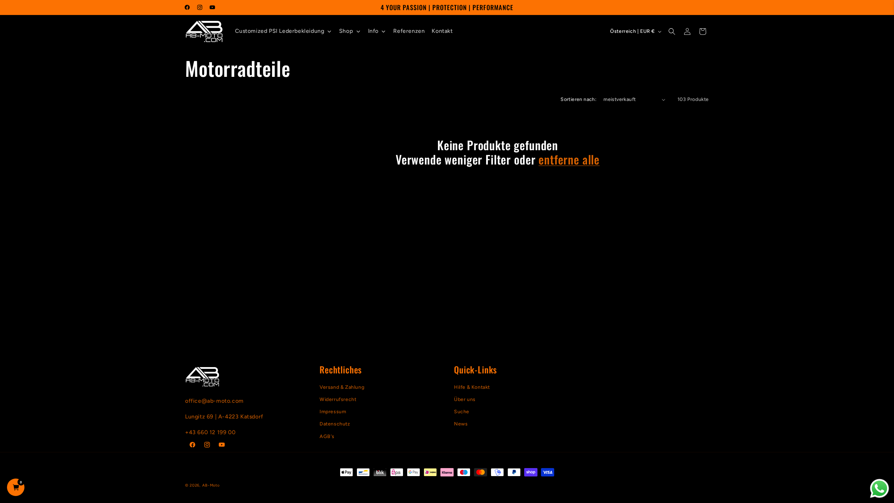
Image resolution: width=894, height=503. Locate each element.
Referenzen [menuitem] (409, 31)
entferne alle (569, 159)
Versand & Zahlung (342, 387)
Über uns (465, 399)
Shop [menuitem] (346, 31)
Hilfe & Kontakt (472, 387)
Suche (461, 412)
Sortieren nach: (578, 99)
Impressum (333, 412)
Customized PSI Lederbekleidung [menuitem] (279, 31)
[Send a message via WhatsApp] (880, 489)
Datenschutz (335, 424)
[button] (672, 31)
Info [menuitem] (373, 31)
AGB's (327, 436)
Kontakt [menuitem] (442, 31)
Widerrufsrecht (338, 399)
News (461, 424)
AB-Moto (211, 485)
